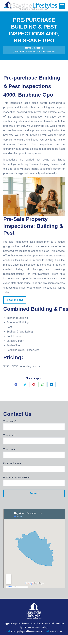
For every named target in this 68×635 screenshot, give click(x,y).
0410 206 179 (56, 631)
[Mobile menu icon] (62, 6)
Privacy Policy (41, 627)
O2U (25, 627)
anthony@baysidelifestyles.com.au (27, 631)
